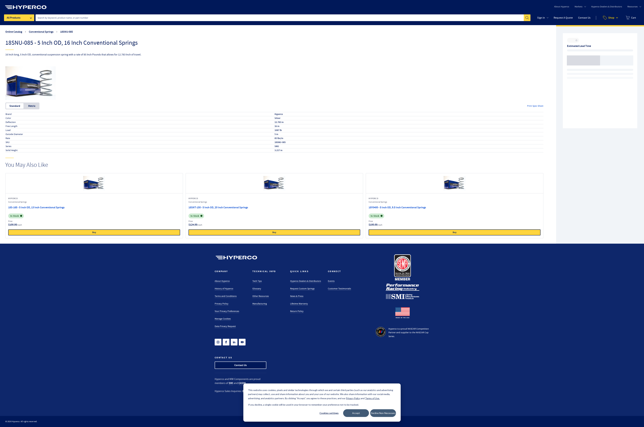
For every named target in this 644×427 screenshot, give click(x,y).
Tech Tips (257, 280)
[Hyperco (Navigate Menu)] (25, 5)
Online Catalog (13, 31)
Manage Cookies (223, 318)
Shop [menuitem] (611, 17)
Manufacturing (259, 303)
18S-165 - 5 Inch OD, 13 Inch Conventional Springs (36, 207)
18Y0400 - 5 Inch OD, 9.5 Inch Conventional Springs (397, 207)
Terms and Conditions (226, 296)
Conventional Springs (41, 31)
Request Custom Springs (302, 288)
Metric (31, 106)
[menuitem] (631, 17)
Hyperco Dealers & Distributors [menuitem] (606, 6)
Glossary (256, 288)
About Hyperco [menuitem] (561, 6)
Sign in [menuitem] (541, 17)
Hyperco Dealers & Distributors (305, 280)
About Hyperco (222, 280)
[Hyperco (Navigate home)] (236, 257)
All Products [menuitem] (13, 17)
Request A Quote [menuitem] (563, 17)
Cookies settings (329, 413)
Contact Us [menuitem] (584, 17)
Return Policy (297, 311)
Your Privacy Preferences (227, 311)
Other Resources (260, 296)
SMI (231, 383)
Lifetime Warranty (299, 303)
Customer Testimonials (339, 288)
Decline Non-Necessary (383, 413)
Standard (14, 106)
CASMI (242, 383)
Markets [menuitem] (578, 6)
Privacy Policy (221, 303)
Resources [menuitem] (632, 6)
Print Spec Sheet (535, 105)
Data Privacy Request (225, 326)
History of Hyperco (224, 288)
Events (331, 280)
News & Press (296, 296)
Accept (356, 413)
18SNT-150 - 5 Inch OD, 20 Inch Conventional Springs (218, 207)
